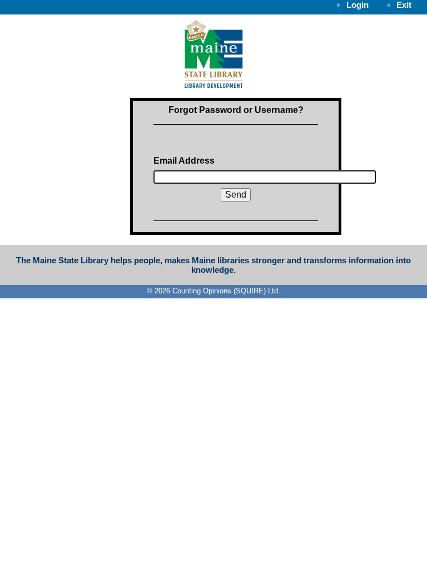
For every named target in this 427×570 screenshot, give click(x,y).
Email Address (184, 160)
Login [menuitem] (357, 4)
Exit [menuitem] (403, 4)
